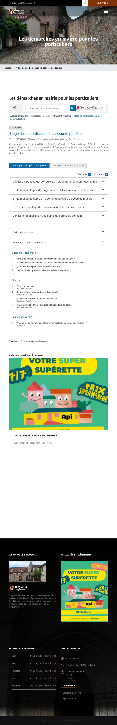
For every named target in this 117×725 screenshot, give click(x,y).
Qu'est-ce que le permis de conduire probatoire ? (39, 266)
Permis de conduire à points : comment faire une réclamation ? (45, 258)
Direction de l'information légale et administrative (30, 341)
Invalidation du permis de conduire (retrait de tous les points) (44, 305)
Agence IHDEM (69, 698)
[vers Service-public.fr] (88, 108)
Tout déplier (99, 174)
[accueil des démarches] (14, 107)
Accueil (8, 68)
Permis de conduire (25, 286)
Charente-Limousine (72, 693)
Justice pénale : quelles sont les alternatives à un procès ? (43, 270)
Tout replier (82, 174)
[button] (58, 182)
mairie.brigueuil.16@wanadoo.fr (22, 3)
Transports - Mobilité (40, 116)
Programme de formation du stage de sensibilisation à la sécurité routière (50, 323)
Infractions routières (62, 116)
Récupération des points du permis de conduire (38, 292)
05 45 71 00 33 (102, 3)
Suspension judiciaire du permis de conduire (36, 298)
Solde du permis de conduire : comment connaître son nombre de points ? (50, 262)
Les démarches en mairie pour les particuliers (53, 98)
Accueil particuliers (19, 116)
